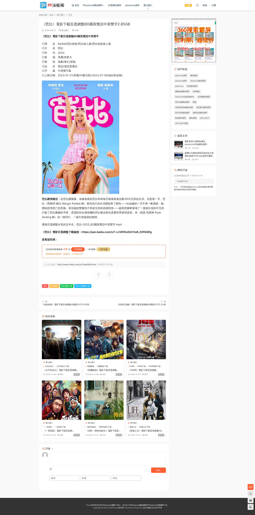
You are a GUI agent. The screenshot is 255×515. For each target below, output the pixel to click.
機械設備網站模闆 (182, 91)
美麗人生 (133, 427)
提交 (158, 470)
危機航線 (90, 366)
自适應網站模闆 (204, 97)
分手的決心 (49, 366)
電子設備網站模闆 (182, 102)
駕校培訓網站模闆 (200, 113)
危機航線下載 (102, 366)
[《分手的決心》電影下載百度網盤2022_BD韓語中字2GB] (61, 339)
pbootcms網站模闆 (198, 81)
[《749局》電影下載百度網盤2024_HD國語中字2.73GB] (146, 339)
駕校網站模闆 (180, 118)
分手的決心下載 (63, 366)
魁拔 (194, 102)
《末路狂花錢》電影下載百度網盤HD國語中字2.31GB (141, 304)
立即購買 (78, 249)
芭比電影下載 (66, 286)
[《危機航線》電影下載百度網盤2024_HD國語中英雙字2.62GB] (104, 339)
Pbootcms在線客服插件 (184, 97)
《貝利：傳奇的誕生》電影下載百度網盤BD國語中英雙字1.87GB (103, 430)
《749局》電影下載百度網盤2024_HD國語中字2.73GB (142, 370)
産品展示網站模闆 (203, 107)
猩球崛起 (196, 91)
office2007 (204, 118)
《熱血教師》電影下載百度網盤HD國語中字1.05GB (65, 304)
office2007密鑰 (181, 123)
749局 (131, 366)
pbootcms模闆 (181, 75)
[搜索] (197, 5)
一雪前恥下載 (60, 427)
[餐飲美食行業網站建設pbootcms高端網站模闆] (178, 144)
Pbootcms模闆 (109, 505)
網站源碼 (192, 118)
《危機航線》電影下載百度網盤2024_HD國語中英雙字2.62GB (101, 370)
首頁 (76, 5)
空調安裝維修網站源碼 (184, 107)
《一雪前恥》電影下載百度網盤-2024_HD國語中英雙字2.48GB (60, 430)
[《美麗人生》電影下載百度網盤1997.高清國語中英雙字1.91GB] (146, 400)
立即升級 (103, 249)
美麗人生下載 (144, 427)
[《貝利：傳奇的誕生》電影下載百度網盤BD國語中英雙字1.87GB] (104, 400)
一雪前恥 (48, 427)
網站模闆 (193, 75)
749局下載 (141, 366)
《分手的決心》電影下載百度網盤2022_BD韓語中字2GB (60, 370)
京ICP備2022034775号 (152, 508)
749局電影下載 (155, 366)
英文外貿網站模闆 (182, 113)
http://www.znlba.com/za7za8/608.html (76, 264)
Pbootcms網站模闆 (92, 5)
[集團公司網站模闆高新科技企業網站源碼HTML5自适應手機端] (178, 156)
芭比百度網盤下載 (83, 286)
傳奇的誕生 (91, 427)
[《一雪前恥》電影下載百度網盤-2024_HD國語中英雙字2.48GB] (61, 400)
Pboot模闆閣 (52, 5)
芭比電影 (54, 286)
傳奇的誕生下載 (105, 427)
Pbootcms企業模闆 (156, 505)
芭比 (45, 286)
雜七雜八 (148, 5)
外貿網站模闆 (192, 86)
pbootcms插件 (132, 5)
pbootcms (179, 86)
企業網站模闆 (114, 5)
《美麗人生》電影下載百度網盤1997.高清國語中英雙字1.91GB (146, 430)
